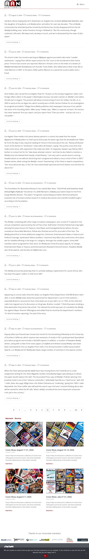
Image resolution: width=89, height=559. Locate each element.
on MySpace (41, 57)
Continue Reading (14, 41)
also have (36, 350)
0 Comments (45, 15)
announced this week (26, 371)
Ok (45, 556)
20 (76, 410)
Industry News (31, 15)
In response (56, 149)
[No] (86, 553)
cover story (23, 298)
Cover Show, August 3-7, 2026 (18, 497)
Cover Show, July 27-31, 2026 (59, 497)
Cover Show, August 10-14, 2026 (60, 450)
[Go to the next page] (81, 410)
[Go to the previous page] (14, 410)
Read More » (9, 463)
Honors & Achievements (34, 183)
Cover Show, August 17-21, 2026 (20, 450)
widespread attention (70, 21)
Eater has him (56, 380)
